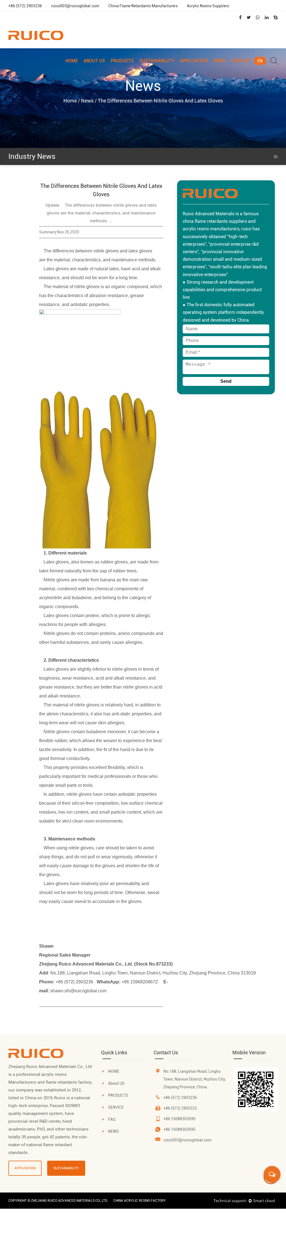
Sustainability (156, 60)
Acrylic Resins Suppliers (208, 6)
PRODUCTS (118, 1095)
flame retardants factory (68, 1082)
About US (116, 1083)
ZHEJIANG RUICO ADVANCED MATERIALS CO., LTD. (69, 1201)
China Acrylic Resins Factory (139, 1201)
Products (122, 60)
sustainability (66, 1168)
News (219, 60)
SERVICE (116, 1107)
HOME (113, 1071)
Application (194, 60)
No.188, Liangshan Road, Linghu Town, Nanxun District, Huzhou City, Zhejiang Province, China (194, 1079)
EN (260, 61)
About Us (94, 60)
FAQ (112, 1119)
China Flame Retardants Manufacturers (143, 6)
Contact (241, 60)
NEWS (113, 1131)
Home (71, 60)
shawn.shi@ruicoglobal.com (78, 990)
